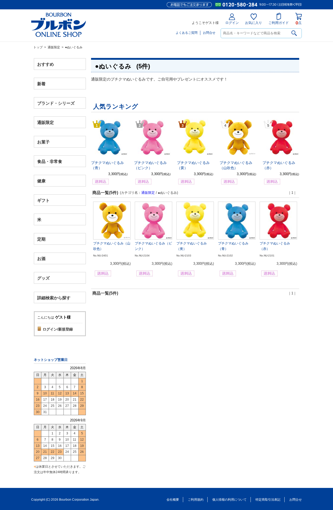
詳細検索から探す (54, 297)
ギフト (43, 200)
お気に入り (253, 23)
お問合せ (209, 33)
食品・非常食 (49, 161)
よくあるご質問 (186, 33)
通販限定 (54, 47)
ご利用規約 (195, 499)
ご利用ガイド (278, 23)
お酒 (41, 258)
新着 (41, 83)
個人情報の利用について (229, 499)
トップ (38, 47)
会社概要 (172, 499)
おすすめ (45, 64)
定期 (41, 239)
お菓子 (43, 142)
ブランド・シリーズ (56, 103)
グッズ (43, 278)
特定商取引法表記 (267, 499)
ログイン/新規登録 (58, 329)
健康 (41, 180)
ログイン (232, 23)
